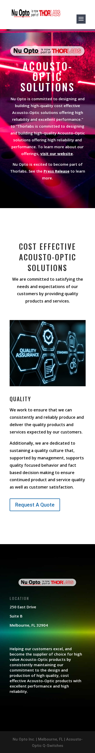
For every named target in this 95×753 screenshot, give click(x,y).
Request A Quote (34, 505)
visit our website (56, 153)
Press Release (56, 171)
